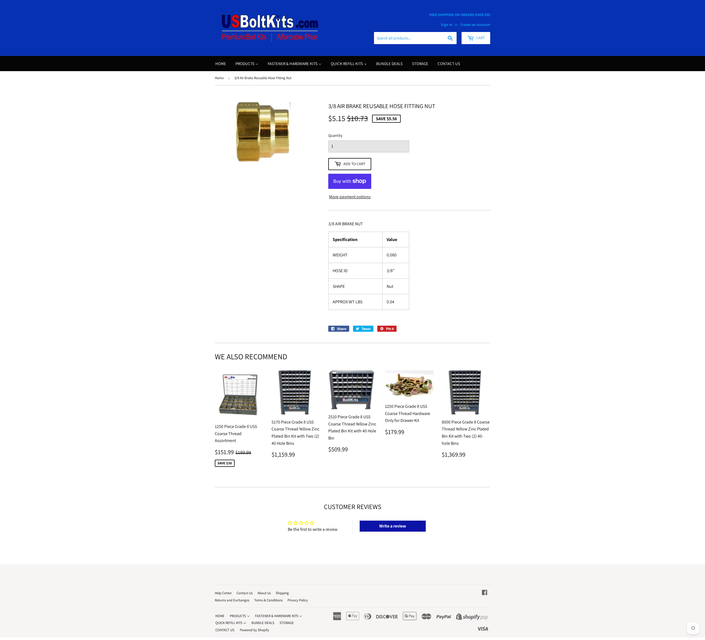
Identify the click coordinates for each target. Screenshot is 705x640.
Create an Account (475, 24)
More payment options (350, 197)
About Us (264, 593)
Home (219, 78)
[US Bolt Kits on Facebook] (484, 593)
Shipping (282, 593)
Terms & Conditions (268, 600)
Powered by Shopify (254, 630)
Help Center (223, 593)
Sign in (446, 24)
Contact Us (245, 593)
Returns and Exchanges (232, 600)
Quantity (335, 135)
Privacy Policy (298, 600)
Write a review (392, 526)
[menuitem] (221, 63)
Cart (480, 37)
